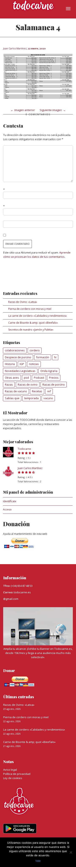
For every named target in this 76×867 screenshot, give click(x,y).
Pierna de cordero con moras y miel (29, 309)
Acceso (7, 509)
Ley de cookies (12, 778)
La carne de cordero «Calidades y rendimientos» (37, 316)
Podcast (39, 377)
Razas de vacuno (16, 391)
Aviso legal (10, 770)
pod (26, 377)
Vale (38, 860)
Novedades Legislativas (20, 371)
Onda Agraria (48, 371)
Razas (9, 384)
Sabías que (12, 398)
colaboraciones (15, 350)
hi (55, 357)
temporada (31, 398)
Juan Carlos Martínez (30, 468)
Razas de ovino (28, 384)
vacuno (48, 398)
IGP (22, 364)
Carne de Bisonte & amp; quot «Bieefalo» (33, 322)
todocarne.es (22, 592)
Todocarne (24, 449)
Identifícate (9, 501)
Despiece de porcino (18, 357)
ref (49, 391)
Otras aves (12, 377)
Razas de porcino (53, 384)
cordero (35, 350)
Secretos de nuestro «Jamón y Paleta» (30, 329)
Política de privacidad (16, 774)
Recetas (37, 391)
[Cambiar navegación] (68, 8)
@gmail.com (10, 599)
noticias (34, 364)
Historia (10, 364)
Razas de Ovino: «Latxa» (22, 302)
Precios (53, 377)
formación (42, 357)
